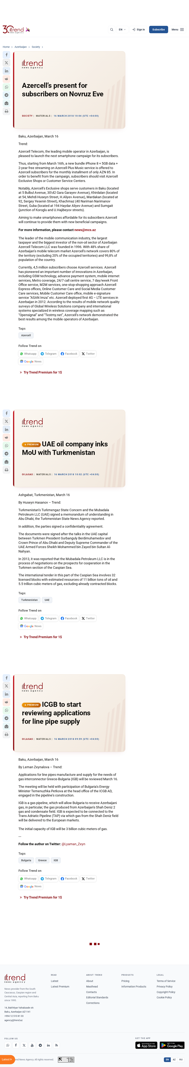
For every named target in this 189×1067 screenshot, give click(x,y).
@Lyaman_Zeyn (73, 844)
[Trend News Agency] (14, 978)
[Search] (111, 29)
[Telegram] (40, 1045)
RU (181, 1059)
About (89, 981)
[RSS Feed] (56, 1045)
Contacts (91, 992)
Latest (54, 981)
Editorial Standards (97, 997)
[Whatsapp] (7, 1045)
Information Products (133, 986)
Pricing (125, 981)
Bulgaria (26, 860)
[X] (24, 1045)
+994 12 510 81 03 (13, 1016)
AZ (174, 1059)
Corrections (92, 1002)
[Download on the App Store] (146, 1045)
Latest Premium (60, 986)
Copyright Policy (166, 992)
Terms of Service (166, 981)
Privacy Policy (165, 986)
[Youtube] (32, 1045)
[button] (6, 54)
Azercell (26, 335)
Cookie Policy (164, 997)
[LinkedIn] (48, 1045)
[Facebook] (16, 1045)
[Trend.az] (16, 29)
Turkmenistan (29, 599)
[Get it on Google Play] (172, 1045)
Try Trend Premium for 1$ (42, 372)
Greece (42, 860)
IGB (56, 860)
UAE (47, 599)
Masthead (92, 986)
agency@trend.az (13, 1020)
